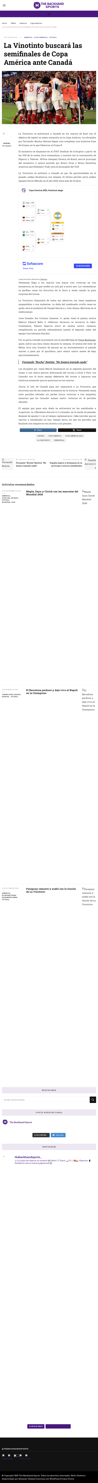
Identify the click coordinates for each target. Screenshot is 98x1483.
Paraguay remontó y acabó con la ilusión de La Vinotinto (51, 890)
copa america (54, 436)
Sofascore (43, 279)
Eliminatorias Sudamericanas (9, 896)
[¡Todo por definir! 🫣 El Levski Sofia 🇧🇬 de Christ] (81, 1378)
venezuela (59, 440)
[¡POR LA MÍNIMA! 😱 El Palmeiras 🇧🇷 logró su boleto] (81, 1287)
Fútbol (53, 37)
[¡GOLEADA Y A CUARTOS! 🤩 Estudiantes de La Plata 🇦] (49, 1376)
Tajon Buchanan (87, 339)
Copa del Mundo (10, 498)
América (28, 37)
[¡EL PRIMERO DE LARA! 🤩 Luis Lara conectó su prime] (17, 1376)
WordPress (55, 1478)
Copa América (40, 37)
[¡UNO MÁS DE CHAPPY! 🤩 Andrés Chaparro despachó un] (17, 1208)
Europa (5, 697)
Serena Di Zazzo (6, 144)
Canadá (40, 436)
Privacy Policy (67, 1478)
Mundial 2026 (8, 502)
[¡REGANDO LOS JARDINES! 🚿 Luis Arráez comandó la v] (49, 1293)
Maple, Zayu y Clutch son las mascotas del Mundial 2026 (52, 493)
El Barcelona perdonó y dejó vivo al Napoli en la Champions (52, 691)
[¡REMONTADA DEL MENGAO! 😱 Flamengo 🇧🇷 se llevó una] (49, 1210)
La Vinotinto (43, 440)
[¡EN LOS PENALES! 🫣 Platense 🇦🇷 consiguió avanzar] (17, 1293)
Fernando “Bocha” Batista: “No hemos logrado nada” (54, 362)
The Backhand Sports (29, 1475)
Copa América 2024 (74, 436)
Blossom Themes (27, 1478)
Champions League (11, 694)
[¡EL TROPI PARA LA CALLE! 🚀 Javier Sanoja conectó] (81, 1206)
